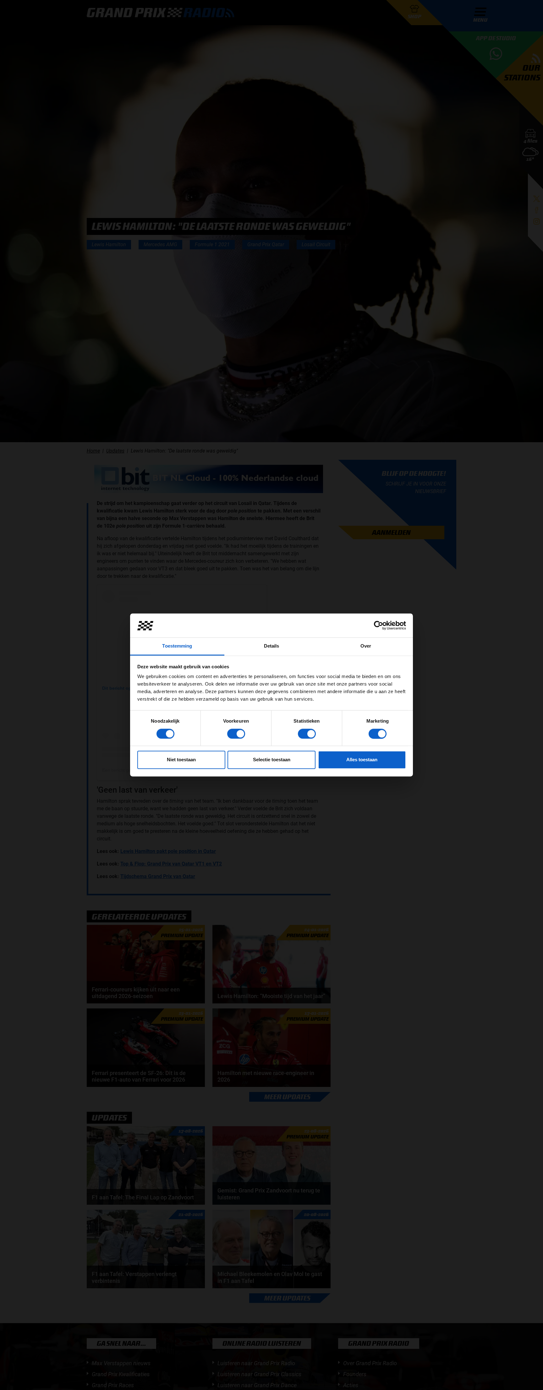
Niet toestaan (181, 760)
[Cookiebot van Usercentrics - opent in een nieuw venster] (378, 625)
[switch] (236, 734)
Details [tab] (271, 646)
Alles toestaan (361, 760)
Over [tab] (365, 646)
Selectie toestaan (271, 760)
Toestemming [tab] (177, 646)
